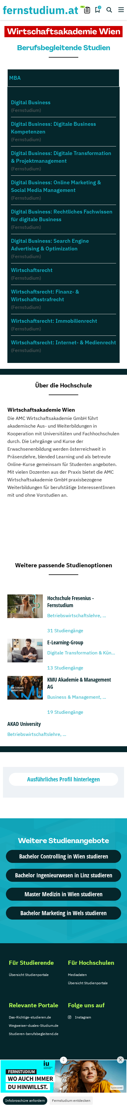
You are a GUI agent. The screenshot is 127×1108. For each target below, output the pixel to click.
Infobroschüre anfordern (25, 1100)
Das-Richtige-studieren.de (30, 1017)
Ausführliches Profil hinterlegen (63, 779)
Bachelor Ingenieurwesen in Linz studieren (63, 875)
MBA (15, 77)
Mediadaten (77, 974)
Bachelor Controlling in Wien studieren (63, 856)
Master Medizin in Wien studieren (63, 894)
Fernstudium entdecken (71, 1100)
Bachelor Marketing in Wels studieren (63, 913)
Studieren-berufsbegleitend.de (33, 1034)
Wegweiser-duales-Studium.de (33, 1025)
